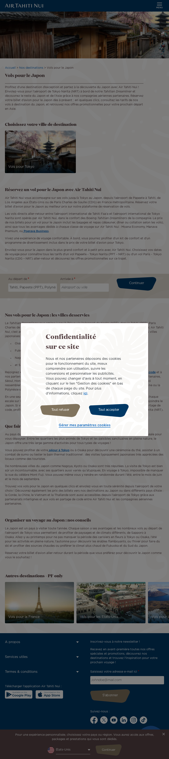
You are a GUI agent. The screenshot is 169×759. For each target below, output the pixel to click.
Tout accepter (108, 409)
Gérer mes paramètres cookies (84, 425)
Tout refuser (60, 409)
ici (85, 393)
